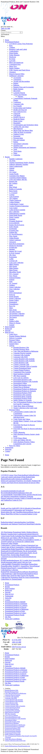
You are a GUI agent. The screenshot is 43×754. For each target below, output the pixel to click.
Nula (10, 281)
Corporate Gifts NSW (20, 357)
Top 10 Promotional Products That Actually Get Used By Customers (27, 403)
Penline (11, 291)
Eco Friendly (17, 106)
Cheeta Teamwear (15, 200)
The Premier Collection (17, 313)
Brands (7, 157)
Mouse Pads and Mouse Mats (23, 130)
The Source (13, 317)
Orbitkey (12, 285)
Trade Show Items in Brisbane (23, 406)
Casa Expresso (14, 196)
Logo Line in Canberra (20, 378)
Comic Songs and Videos (21, 419)
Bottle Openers (18, 89)
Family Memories (19, 432)
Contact (7, 451)
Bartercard (8, 329)
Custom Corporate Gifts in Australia (25, 366)
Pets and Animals (19, 140)
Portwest (12, 295)
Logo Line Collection (16, 262)
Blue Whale (13, 187)
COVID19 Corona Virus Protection (21, 44)
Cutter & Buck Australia (17, 210)
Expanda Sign (13, 230)
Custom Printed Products (21, 370)
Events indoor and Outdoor (22, 108)
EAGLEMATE (14, 223)
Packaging (16, 136)
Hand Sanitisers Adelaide (21, 374)
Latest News (13, 334)
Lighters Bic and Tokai (20, 127)
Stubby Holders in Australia (22, 400)
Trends (11, 319)
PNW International (15, 293)
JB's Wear (12, 255)
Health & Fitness (18, 119)
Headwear (12, 57)
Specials (7, 330)
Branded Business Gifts (21, 347)
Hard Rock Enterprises (16, 244)
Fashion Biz (13, 232)
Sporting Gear (18, 145)
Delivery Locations (15, 338)
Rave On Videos (14, 446)
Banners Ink (13, 181)
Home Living (17, 121)
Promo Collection (15, 298)
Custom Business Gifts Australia (24, 361)
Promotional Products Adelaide (15, 602)
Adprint (11, 168)
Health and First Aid (20, 110)
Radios (15, 142)
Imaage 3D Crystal (15, 251)
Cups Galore (13, 208)
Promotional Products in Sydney (15, 613)
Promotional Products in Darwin (15, 607)
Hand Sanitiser (10, 327)
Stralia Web (8, 746)
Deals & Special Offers (16, 74)
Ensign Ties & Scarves (16, 225)
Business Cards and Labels (18, 49)
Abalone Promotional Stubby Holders (21, 162)
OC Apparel (13, 283)
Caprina (11, 195)
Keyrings (12, 59)
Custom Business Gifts (20, 362)
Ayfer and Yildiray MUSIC (18, 179)
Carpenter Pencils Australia (22, 353)
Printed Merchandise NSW (22, 385)
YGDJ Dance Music (20, 438)
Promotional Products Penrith (14, 615)
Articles (11, 345)
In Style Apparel (14, 253)
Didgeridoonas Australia (17, 213)
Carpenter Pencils (19, 93)
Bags (11, 45)
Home (7, 40)
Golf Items (16, 115)
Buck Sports (13, 191)
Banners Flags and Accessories (23, 87)
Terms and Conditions (12, 619)
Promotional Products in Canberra (16, 605)
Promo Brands (14, 296)
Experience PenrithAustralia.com (20, 746)
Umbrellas (16, 155)
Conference (17, 102)
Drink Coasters (14, 217)
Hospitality (17, 123)
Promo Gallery (14, 300)
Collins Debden (14, 202)
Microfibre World (15, 272)
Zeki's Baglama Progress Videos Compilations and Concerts (24, 443)
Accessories (17, 78)
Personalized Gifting (20, 383)
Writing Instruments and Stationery (24, 147)
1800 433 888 (5, 28)
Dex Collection (14, 212)
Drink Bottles (13, 53)
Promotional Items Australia (22, 396)
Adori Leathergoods (15, 166)
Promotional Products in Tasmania (24, 391)
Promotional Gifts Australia (22, 395)
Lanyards (12, 61)
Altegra (11, 170)
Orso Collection (14, 289)
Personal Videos (14, 340)
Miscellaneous (18, 128)
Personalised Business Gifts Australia (25, 381)
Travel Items (17, 151)
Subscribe (8, 449)
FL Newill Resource (16, 234)
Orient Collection (15, 287)
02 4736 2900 (16, 640)
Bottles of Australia (15, 189)
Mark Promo (13, 270)
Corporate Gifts (18, 104)
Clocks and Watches (20, 95)
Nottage (11, 279)
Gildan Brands (14, 238)
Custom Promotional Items (22, 368)
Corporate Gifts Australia (21, 355)
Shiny (11, 308)
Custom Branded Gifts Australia (23, 359)
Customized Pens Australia (22, 372)
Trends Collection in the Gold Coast (25, 408)
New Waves (13, 276)
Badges (15, 83)
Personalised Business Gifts (22, 379)
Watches (20, 96)
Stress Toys (13, 66)
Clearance (12, 72)
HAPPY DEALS (19, 117)
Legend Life (13, 261)
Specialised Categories (20, 144)
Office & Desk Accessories (22, 132)
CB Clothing (13, 198)
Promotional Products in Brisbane (16, 603)
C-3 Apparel (13, 193)
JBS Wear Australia (19, 376)
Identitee (12, 249)
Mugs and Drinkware (16, 62)
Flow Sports (13, 236)
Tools (15, 149)
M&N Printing (14, 264)
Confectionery (14, 51)
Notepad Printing (14, 278)
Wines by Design (14, 323)
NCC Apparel (13, 274)
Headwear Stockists (15, 245)
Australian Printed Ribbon (17, 178)
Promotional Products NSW (22, 393)
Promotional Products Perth (22, 398)
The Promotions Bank (16, 315)
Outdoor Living (18, 134)
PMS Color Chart (15, 342)
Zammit (11, 325)
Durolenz (12, 219)
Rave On (12, 306)
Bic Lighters (13, 183)
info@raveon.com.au (19, 647)
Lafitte (11, 259)
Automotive (17, 79)
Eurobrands (13, 228)
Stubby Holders (14, 68)
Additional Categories (16, 76)
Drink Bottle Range (15, 215)
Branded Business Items (21, 349)
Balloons (16, 85)
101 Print (12, 161)
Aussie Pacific (14, 174)
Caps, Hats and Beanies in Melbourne (25, 351)
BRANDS (16, 91)
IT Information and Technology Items (25, 125)
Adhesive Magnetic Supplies (18, 164)
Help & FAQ (9, 332)
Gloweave (12, 242)
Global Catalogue (15, 240)
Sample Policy (14, 344)
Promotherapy (13, 304)
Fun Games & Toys (19, 111)
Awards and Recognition (21, 81)
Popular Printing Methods (17, 336)
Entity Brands (13, 227)
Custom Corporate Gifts (21, 364)
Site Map (8, 617)
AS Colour (12, 172)
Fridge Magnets (14, 55)
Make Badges (13, 268)
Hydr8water (13, 247)
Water (15, 153)
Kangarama (13, 257)
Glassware (16, 113)
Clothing (12, 47)
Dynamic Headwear (15, 221)
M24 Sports (13, 266)
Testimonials (9, 447)
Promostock (13, 302)
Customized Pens (15, 64)
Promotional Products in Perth (15, 611)
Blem (11, 185)
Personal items (18, 138)
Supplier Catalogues (15, 159)
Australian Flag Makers (17, 176)
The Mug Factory (15, 312)
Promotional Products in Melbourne (25, 389)
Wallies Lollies (14, 321)
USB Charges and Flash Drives (19, 70)
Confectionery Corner (16, 204)
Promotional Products (12, 42)
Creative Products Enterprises (19, 206)
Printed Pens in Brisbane (21, 387)
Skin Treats (13, 310)
